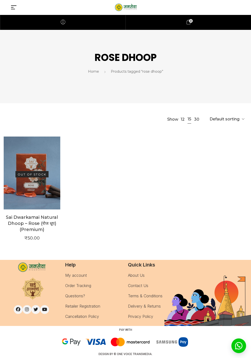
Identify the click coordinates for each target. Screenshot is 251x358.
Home (93, 71)
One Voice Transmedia (134, 354)
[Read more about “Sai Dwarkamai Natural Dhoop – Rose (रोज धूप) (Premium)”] (31, 180)
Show (172, 119)
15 (189, 119)
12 (183, 119)
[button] (238, 345)
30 (196, 119)
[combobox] (227, 119)
